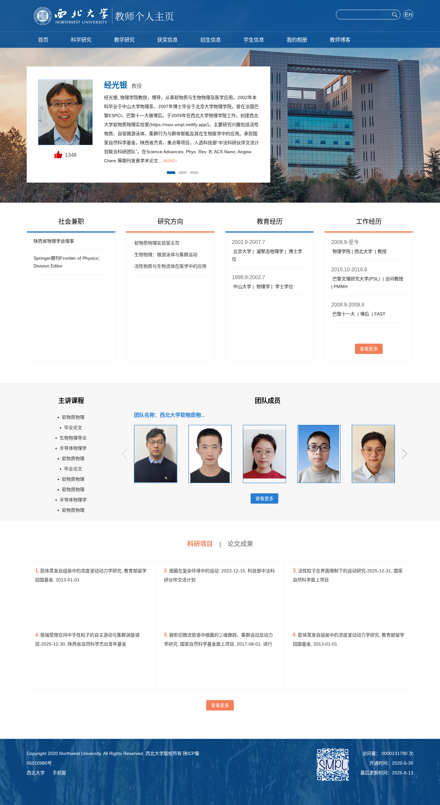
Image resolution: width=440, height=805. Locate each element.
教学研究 (124, 40)
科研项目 (200, 544)
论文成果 (240, 544)
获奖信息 (167, 40)
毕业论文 (73, 427)
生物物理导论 (73, 437)
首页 (43, 40)
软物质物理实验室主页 (156, 243)
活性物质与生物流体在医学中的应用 (170, 266)
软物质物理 (73, 417)
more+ (170, 161)
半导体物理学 (73, 448)
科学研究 (81, 40)
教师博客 (340, 40)
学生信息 (254, 40)
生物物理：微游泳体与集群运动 (165, 254)
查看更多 (369, 348)
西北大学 (36, 772)
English (408, 15)
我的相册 (297, 40)
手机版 (59, 772)
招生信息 (210, 40)
